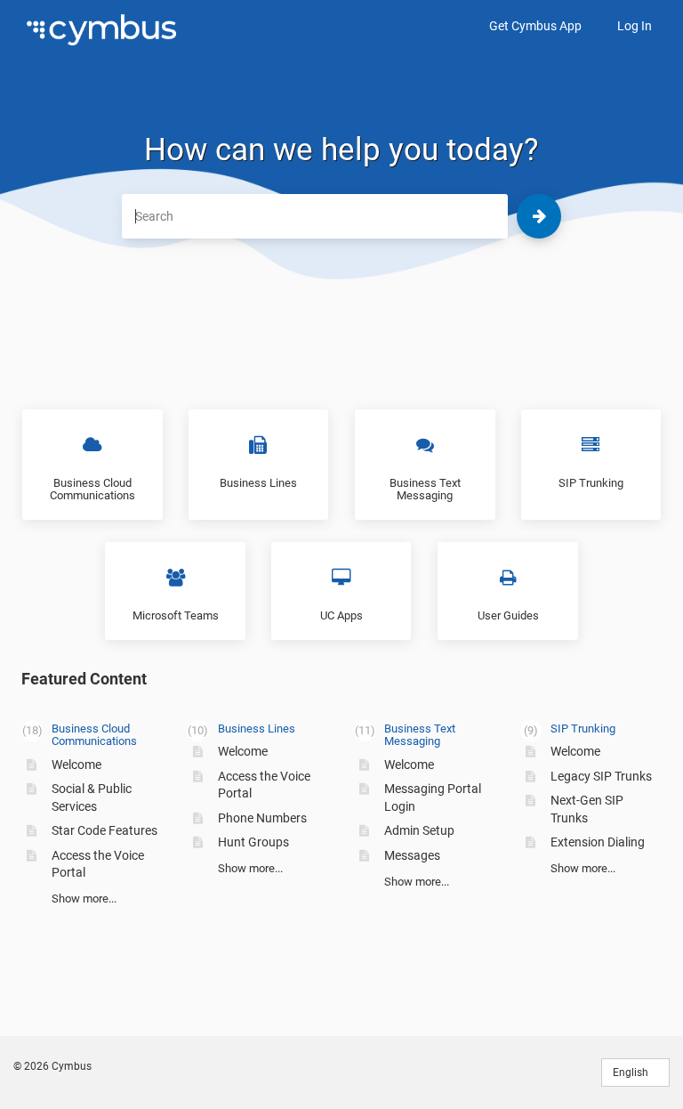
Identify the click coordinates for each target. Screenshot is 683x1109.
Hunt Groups (253, 842)
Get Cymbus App (535, 26)
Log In (634, 26)
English (632, 1072)
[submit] (539, 216)
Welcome (76, 764)
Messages (412, 855)
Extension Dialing (597, 842)
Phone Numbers (262, 818)
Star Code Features (104, 830)
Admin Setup (419, 830)
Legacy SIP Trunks (601, 776)
